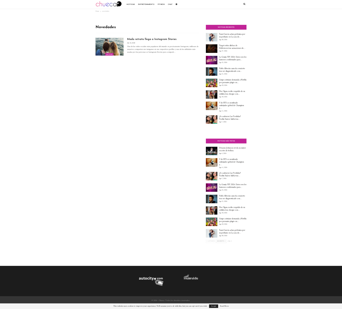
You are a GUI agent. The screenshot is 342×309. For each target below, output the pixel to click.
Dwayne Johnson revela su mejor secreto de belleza (232, 149)
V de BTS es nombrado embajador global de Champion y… (231, 105)
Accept (213, 306)
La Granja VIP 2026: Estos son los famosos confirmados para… (232, 58)
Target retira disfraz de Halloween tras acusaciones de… (232, 47)
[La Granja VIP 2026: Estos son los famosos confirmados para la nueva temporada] (211, 60)
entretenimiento (146, 4)
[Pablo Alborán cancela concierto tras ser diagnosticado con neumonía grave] (211, 71)
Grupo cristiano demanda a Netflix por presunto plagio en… (232, 81)
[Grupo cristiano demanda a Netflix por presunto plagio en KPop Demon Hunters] (211, 83)
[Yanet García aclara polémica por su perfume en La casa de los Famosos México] (211, 37)
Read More (224, 306)
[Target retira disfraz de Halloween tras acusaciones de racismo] (211, 48)
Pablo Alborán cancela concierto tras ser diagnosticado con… (232, 70)
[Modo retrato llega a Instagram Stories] (110, 47)
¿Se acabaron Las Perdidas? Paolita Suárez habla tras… (230, 118)
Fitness (161, 4)
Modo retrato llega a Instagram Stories (151, 39)
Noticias (131, 4)
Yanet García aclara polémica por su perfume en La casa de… (232, 35)
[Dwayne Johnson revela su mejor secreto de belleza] (211, 151)
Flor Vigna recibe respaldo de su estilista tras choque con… (232, 93)
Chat (170, 4)
